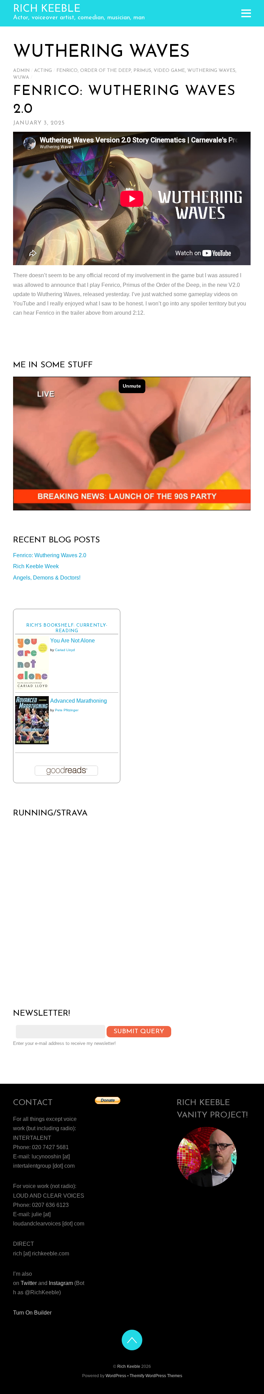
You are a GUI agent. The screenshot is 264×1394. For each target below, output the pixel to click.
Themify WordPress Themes (156, 1375)
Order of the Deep (105, 70)
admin (21, 70)
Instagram (61, 1283)
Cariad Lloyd (65, 650)
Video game (169, 70)
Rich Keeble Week (36, 566)
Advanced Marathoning (78, 701)
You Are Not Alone (72, 641)
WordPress (116, 1375)
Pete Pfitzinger (66, 710)
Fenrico (67, 70)
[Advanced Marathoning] (32, 742)
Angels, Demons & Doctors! (46, 578)
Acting (43, 70)
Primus (142, 70)
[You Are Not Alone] (32, 688)
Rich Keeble (128, 1366)
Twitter (29, 1283)
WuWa (21, 77)
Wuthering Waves (211, 70)
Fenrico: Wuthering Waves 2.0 (49, 555)
